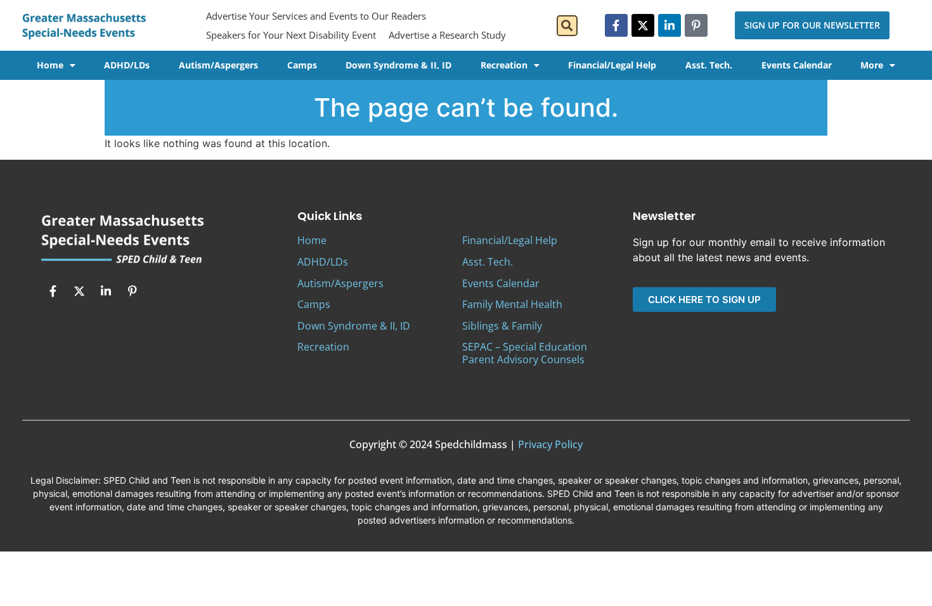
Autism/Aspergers (218, 65)
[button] (567, 25)
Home (50, 65)
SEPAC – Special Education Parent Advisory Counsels (524, 353)
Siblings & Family (502, 326)
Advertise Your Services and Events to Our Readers (316, 16)
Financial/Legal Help (612, 65)
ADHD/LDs (127, 65)
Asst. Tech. (708, 65)
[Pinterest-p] (696, 25)
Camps (302, 65)
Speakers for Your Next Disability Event (291, 35)
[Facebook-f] (616, 25)
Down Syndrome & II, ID (398, 65)
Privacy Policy (550, 444)
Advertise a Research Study (447, 35)
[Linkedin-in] (669, 25)
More (871, 65)
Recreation (504, 65)
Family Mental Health (512, 304)
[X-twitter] (642, 25)
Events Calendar (796, 65)
